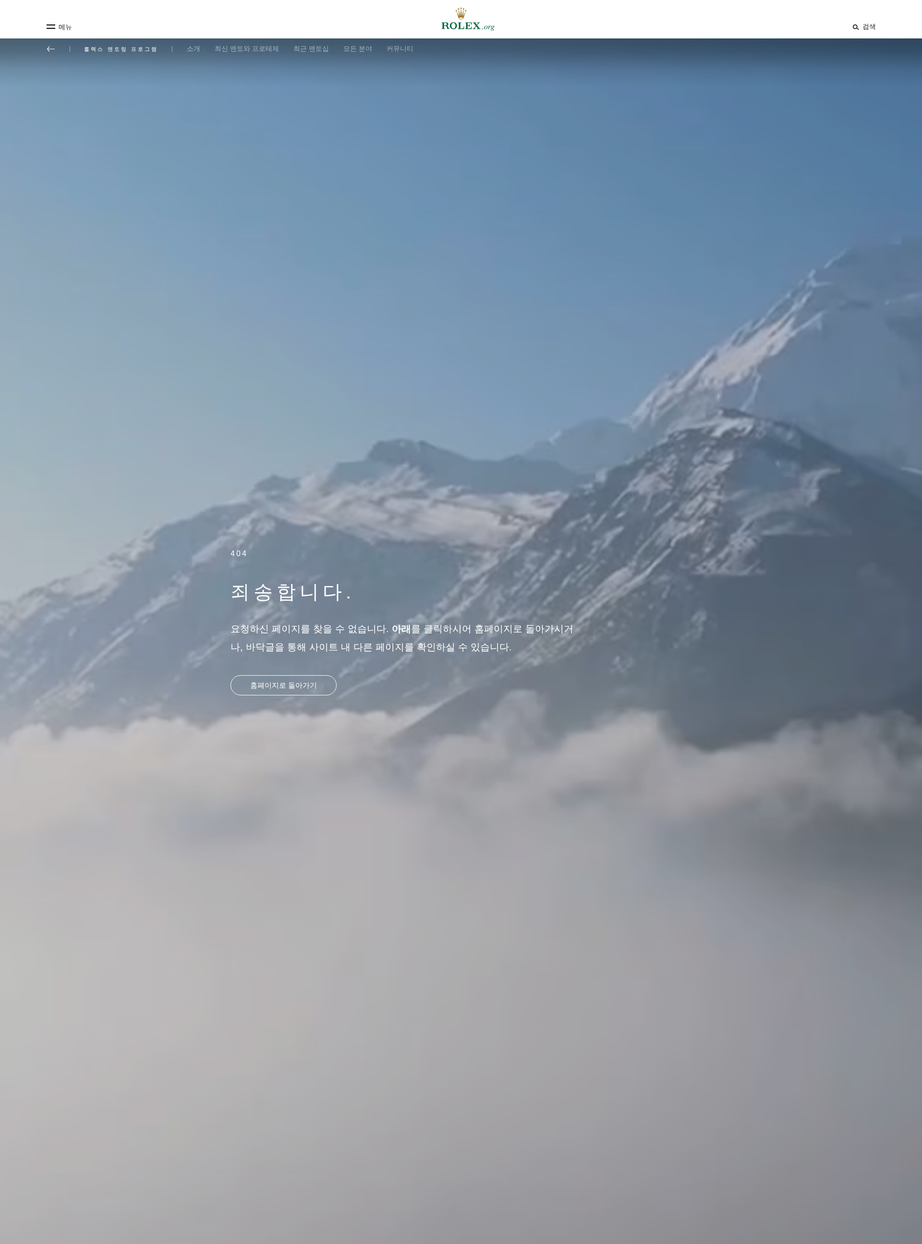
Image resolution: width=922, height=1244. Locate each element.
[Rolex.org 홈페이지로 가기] (461, 19)
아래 (401, 628)
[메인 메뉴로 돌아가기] (51, 49)
